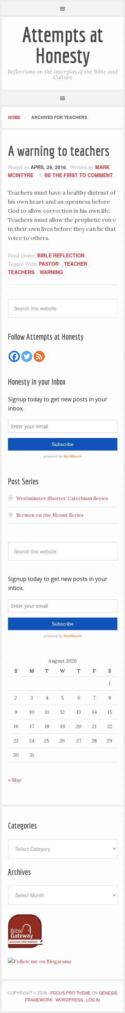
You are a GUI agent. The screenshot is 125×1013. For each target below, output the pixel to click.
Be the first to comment (78, 175)
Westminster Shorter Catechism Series (62, 498)
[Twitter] (26, 356)
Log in (93, 1000)
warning (51, 272)
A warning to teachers (58, 151)
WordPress (69, 1000)
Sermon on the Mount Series (50, 515)
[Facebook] (14, 356)
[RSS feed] (39, 356)
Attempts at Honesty (62, 44)
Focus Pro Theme (70, 993)
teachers (21, 272)
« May (14, 780)
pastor (49, 263)
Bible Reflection (60, 255)
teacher (75, 263)
